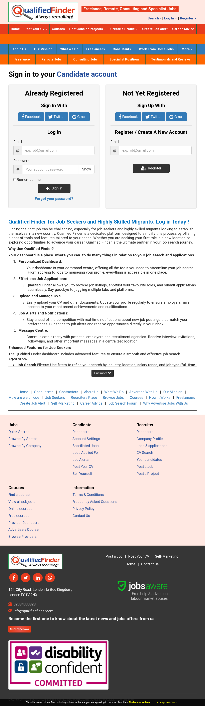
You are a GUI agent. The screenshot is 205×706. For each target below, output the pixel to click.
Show (86, 169)
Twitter (59, 117)
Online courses (20, 509)
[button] (53, 198)
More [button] (186, 49)
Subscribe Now (19, 629)
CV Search (145, 452)
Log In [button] (169, 18)
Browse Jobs (113, 397)
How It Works (160, 397)
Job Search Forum (122, 403)
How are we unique (24, 397)
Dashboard (80, 432)
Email (17, 142)
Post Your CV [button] (34, 29)
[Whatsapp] (50, 578)
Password (21, 161)
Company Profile (150, 439)
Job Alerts (80, 459)
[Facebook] (13, 578)
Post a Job (145, 466)
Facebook (32, 117)
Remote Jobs (51, 59)
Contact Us (81, 516)
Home (15, 29)
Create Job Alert (155, 29)
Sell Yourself (82, 473)
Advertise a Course (23, 529)
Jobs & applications (152, 446)
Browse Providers (22, 536)
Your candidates (149, 459)
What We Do (69, 49)
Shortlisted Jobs (85, 446)
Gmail (81, 117)
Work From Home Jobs (156, 49)
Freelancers (95, 49)
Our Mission (43, 49)
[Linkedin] (38, 578)
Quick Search (18, 432)
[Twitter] (25, 578)
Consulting (130, 8)
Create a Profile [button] (123, 29)
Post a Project (148, 473)
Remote (111, 8)
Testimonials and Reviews (171, 59)
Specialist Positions (125, 59)
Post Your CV (82, 466)
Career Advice (183, 29)
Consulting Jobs (85, 59)
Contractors (68, 392)
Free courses (18, 516)
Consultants (122, 49)
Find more (101, 373)
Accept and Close (167, 702)
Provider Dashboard (23, 523)
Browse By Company (24, 446)
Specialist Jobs (162, 8)
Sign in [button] (56, 188)
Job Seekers (55, 397)
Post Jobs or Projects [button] (86, 29)
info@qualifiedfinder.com (32, 611)
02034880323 (24, 604)
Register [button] (187, 18)
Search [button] (153, 18)
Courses (58, 29)
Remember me (29, 179)
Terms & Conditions (88, 494)
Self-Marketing (62, 403)
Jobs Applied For (85, 452)
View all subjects (21, 502)
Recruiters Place (84, 397)
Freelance (92, 8)
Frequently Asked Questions (94, 502)
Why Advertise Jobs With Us (165, 403)
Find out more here (139, 702)
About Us (19, 49)
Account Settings (86, 439)
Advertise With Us (143, 392)
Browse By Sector (22, 439)
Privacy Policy (83, 509)
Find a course (19, 494)
